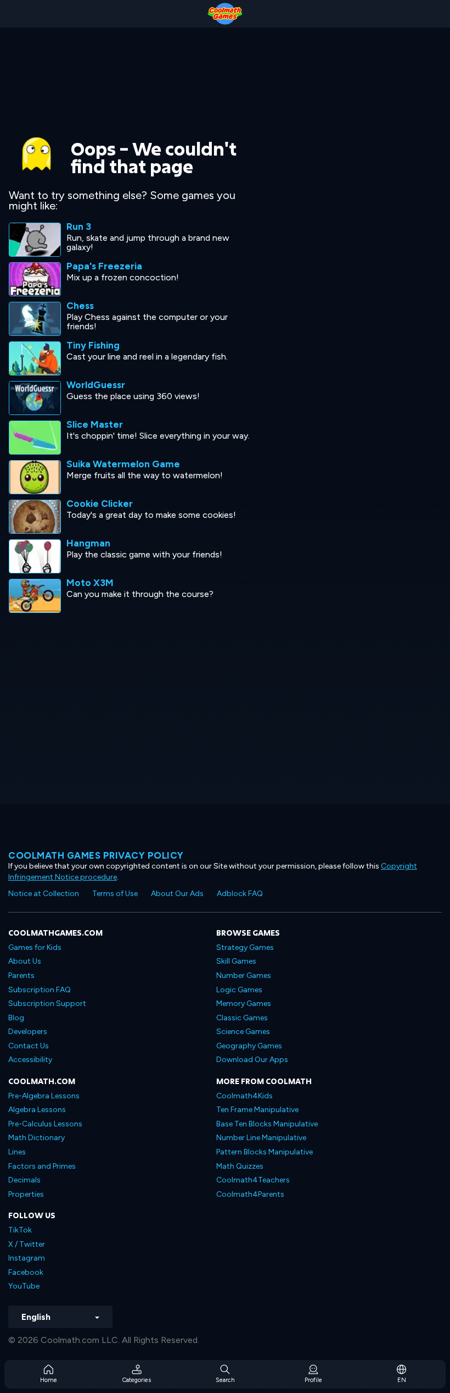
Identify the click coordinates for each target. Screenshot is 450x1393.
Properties (26, 1194)
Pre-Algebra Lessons (44, 1096)
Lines (17, 1152)
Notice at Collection (43, 893)
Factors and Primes (42, 1166)
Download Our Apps (252, 1059)
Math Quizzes (239, 1166)
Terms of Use (115, 893)
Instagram (26, 1258)
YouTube (24, 1286)
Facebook (25, 1272)
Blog (16, 1017)
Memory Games (243, 1003)
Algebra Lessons (37, 1109)
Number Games (243, 975)
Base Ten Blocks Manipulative (267, 1124)
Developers (27, 1031)
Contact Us (28, 1046)
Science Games (243, 1031)
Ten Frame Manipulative (257, 1109)
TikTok (20, 1230)
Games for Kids (34, 947)
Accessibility (30, 1059)
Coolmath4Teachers (253, 1180)
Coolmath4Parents (250, 1194)
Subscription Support (47, 1003)
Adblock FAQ (240, 893)
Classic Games (242, 1017)
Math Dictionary (36, 1137)
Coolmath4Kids (244, 1096)
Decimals (24, 1180)
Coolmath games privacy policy (96, 855)
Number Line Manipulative (261, 1137)
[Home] (225, 14)
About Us (24, 961)
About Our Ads (177, 893)
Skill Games (236, 961)
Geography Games (249, 1046)
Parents (21, 975)
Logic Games (239, 989)
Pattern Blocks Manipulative (264, 1152)
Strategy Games (245, 947)
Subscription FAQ (39, 989)
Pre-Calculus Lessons (45, 1124)
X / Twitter (26, 1244)
